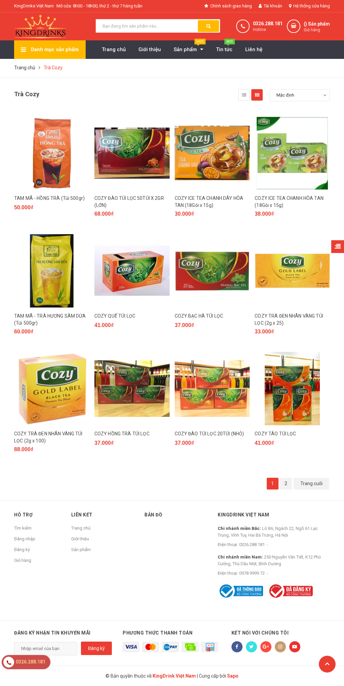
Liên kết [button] (82, 514)
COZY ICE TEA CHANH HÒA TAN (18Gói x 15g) (289, 201)
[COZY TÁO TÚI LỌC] (292, 388)
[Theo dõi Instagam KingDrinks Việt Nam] (280, 646)
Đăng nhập (24, 538)
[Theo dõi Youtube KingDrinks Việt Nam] (294, 646)
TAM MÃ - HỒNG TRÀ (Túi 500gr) (49, 198)
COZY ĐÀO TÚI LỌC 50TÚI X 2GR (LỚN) (129, 201)
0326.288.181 (268, 23)
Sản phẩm (81, 549)
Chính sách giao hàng (230, 5)
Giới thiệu (80, 538)
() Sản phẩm (317, 26)
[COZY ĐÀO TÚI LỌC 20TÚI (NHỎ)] (212, 388)
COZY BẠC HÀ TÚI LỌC (199, 316)
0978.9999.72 (252, 573)
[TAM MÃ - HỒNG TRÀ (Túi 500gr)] (51, 153)
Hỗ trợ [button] (23, 514)
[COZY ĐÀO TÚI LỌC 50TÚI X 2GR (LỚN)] (132, 153)
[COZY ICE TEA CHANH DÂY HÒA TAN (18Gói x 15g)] (212, 153)
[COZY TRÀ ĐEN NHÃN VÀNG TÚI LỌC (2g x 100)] (51, 388)
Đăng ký (22, 549)
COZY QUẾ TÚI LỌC (114, 316)
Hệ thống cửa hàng (311, 5)
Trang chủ (80, 528)
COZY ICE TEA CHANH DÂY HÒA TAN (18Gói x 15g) (209, 201)
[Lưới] (257, 95)
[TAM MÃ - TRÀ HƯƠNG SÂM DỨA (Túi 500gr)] (51, 271)
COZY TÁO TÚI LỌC (275, 433)
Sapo (233, 676)
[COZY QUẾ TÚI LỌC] (132, 271)
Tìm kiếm (23, 528)
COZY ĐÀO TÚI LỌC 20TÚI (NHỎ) (209, 433)
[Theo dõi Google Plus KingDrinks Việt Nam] (265, 646)
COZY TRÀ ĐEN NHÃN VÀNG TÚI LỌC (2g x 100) (48, 437)
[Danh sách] (244, 95)
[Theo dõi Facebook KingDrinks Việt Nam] (237, 646)
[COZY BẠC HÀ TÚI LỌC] (212, 271)
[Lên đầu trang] (327, 664)
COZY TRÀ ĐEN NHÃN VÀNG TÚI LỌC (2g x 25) (289, 319)
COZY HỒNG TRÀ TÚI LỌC (121, 433)
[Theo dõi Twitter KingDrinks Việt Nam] (251, 646)
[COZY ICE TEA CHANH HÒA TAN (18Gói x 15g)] (292, 153)
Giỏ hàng (22, 560)
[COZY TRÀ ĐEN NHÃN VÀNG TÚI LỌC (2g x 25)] (292, 271)
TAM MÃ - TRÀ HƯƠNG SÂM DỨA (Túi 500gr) (50, 319)
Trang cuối (311, 483)
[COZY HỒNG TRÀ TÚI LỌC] (132, 388)
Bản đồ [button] (153, 514)
